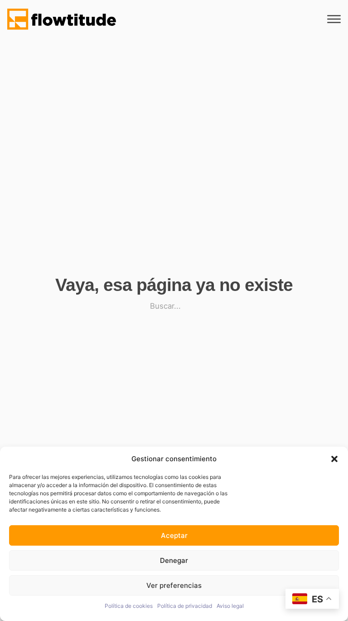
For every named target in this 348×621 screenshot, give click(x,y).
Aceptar (174, 535)
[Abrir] (334, 19)
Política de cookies (129, 605)
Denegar (174, 560)
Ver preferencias (174, 585)
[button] (334, 458)
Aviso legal (230, 605)
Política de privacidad (184, 605)
